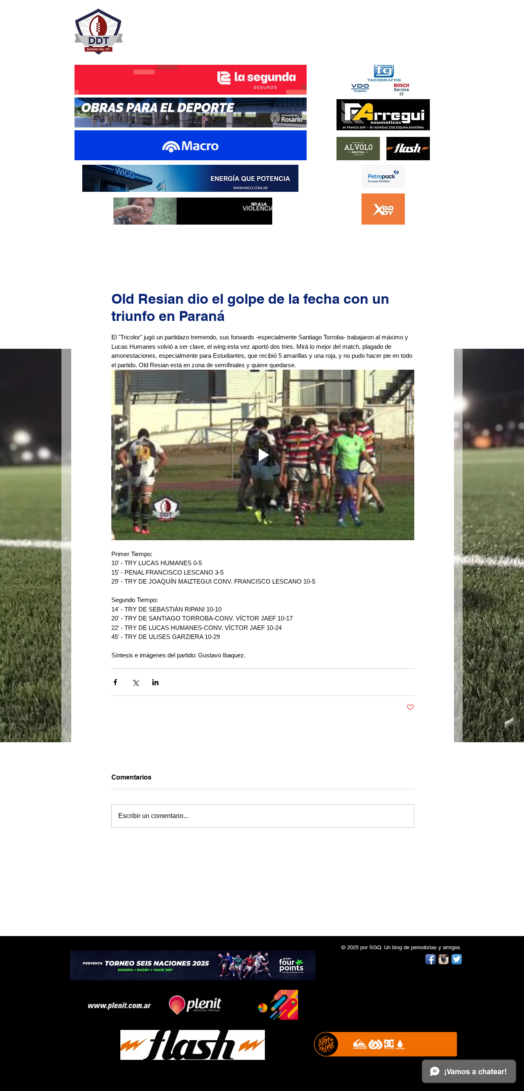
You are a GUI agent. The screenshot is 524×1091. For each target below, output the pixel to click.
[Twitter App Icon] (457, 959)
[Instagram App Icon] (443, 959)
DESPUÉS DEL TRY (185, 27)
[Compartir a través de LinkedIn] (155, 682)
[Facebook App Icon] (430, 959)
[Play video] (262, 455)
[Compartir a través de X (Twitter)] (135, 682)
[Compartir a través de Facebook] (115, 682)
